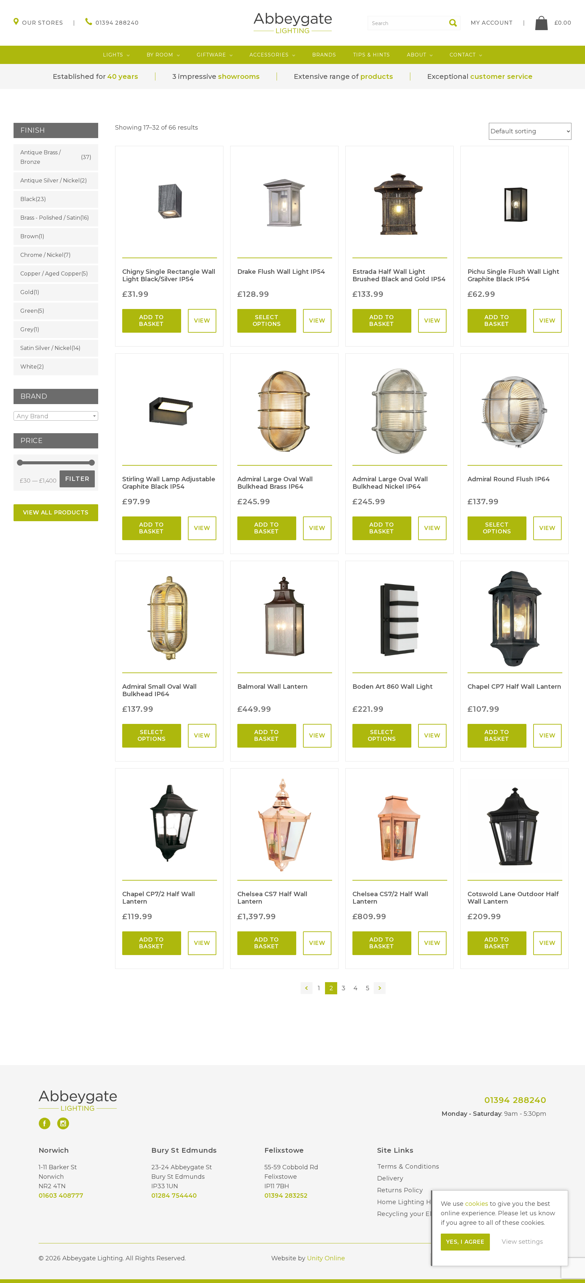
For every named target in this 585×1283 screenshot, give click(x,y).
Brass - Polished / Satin (50, 218)
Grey (27, 329)
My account (492, 23)
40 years (122, 76)
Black (28, 199)
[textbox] (56, 416)
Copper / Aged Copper (50, 273)
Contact (463, 55)
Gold (27, 292)
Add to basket (151, 320)
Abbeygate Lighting (293, 23)
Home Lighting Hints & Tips (420, 1202)
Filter (77, 479)
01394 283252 (285, 1195)
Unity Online (326, 1258)
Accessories (269, 55)
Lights (113, 55)
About (416, 55)
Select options (267, 320)
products (376, 76)
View (202, 320)
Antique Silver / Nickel (50, 180)
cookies (476, 1204)
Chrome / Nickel (42, 255)
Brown (29, 236)
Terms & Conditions (408, 1166)
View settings (522, 1241)
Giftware (211, 55)
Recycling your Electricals (417, 1214)
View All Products (56, 512)
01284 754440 (174, 1195)
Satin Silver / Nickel (45, 348)
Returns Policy (400, 1190)
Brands (324, 55)
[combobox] (56, 416)
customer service (501, 76)
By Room (160, 55)
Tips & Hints (371, 55)
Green (29, 311)
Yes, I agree (465, 1242)
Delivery (390, 1178)
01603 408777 (61, 1195)
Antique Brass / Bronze (40, 157)
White (28, 366)
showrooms (239, 76)
